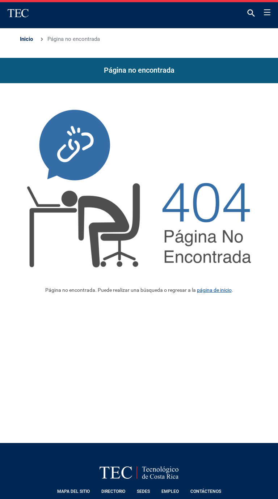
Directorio (113, 491)
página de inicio (214, 290)
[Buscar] (251, 14)
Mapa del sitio (73, 491)
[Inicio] (18, 13)
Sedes (143, 491)
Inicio (26, 39)
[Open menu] (267, 11)
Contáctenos (205, 491)
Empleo (170, 491)
